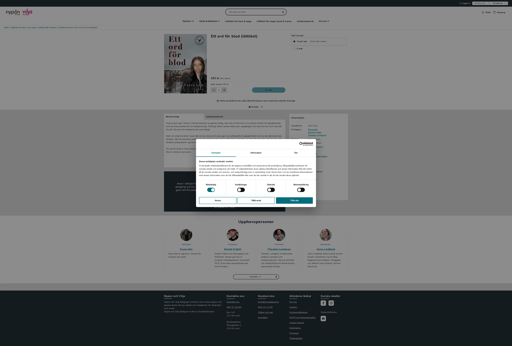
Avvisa (218, 200)
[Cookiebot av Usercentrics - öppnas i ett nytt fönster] (301, 144)
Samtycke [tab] (216, 152)
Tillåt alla (294, 200)
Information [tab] (256, 152)
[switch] (241, 190)
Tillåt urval (256, 200)
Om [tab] (296, 152)
